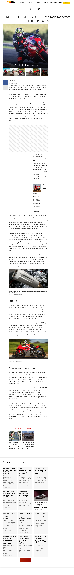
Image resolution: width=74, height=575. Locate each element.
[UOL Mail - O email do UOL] (54, 3)
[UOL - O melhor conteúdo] (11, 2)
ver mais (24, 560)
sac (51, 2)
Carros (37, 8)
